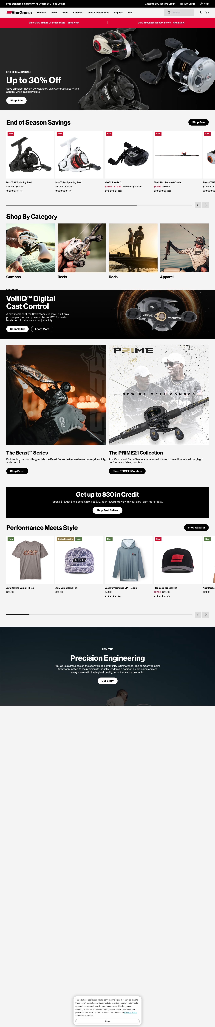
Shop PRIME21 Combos (127, 471)
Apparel (118, 12)
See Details (59, 3)
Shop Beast (17, 471)
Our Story (108, 680)
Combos (77, 12)
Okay (107, 1021)
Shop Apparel (196, 527)
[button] (198, 205)
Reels (54, 12)
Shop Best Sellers (107, 510)
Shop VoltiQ (17, 329)
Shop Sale (16, 100)
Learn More (42, 329)
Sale (130, 12)
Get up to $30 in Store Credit (160, 3)
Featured (41, 12)
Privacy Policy (130, 1012)
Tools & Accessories (98, 12)
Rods (65, 12)
